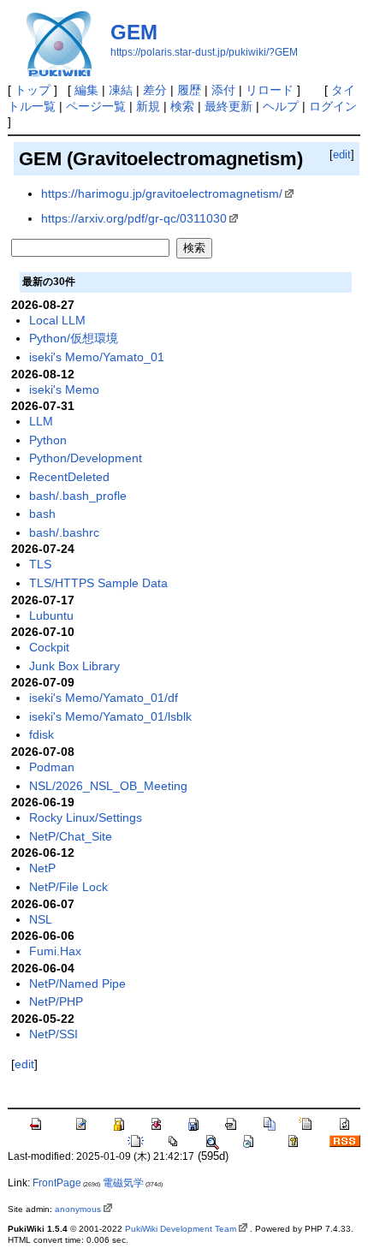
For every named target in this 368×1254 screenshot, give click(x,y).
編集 (86, 90)
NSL (40, 919)
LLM (41, 421)
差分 (155, 90)
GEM (133, 32)
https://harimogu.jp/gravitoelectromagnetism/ (161, 193)
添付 (223, 90)
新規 (148, 106)
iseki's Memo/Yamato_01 (96, 357)
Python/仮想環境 (73, 338)
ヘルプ (281, 106)
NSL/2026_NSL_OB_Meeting (108, 786)
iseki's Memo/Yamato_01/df (103, 697)
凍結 (121, 90)
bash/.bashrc (64, 532)
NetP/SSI (53, 1034)
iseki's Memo (64, 389)
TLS (40, 564)
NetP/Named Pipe (77, 983)
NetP (42, 868)
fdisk (41, 734)
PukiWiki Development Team (180, 1228)
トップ (32, 90)
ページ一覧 (96, 106)
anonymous (78, 1209)
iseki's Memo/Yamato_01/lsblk (110, 716)
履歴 (189, 90)
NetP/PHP (56, 1001)
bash (42, 513)
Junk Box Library (74, 666)
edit (342, 154)
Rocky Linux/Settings (85, 817)
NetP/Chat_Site (70, 836)
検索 (182, 106)
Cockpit (49, 647)
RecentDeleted (69, 477)
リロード (270, 90)
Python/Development (85, 458)
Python (48, 440)
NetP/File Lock (68, 887)
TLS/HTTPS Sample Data (98, 583)
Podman (51, 767)
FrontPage (57, 1183)
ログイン (333, 106)
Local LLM (57, 320)
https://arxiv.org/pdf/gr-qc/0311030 (134, 218)
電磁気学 (123, 1183)
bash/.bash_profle (78, 495)
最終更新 (228, 106)
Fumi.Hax (55, 951)
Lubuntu (51, 615)
